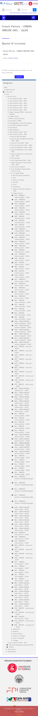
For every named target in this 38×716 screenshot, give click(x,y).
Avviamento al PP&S (15, 121)
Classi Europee (15, 158)
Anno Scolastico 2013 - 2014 (18, 108)
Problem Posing (14, 116)
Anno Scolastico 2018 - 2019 (18, 132)
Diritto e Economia (18, 180)
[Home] (19, 4)
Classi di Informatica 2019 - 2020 (21, 145)
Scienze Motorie (18, 634)
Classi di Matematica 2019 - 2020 (21, 147)
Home (5, 87)
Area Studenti (12, 652)
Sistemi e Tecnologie (19, 636)
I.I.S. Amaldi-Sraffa (17, 173)
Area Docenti (11, 649)
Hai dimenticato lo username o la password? (23, 13)
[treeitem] (19, 369)
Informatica (16, 187)
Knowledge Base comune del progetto (21, 123)
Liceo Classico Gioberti (18, 167)
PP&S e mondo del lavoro (17, 118)
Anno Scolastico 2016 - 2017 (18, 101)
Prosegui (19, 714)
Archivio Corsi (12, 96)
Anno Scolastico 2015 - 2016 (18, 103)
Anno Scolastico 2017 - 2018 (18, 99)
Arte (14, 178)
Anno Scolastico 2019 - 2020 (18, 134)
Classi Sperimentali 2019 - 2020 (20, 160)
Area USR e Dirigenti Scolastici (19, 125)
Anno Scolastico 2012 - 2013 (18, 110)
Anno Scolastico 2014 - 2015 (18, 105)
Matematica (16, 629)
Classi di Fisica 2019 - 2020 (19, 143)
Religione (15, 631)
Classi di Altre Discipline (18, 136)
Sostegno (15, 640)
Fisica (14, 184)
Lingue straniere (18, 193)
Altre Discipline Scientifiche (21, 175)
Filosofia (15, 182)
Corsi (7, 94)
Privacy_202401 (19, 711)
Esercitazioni (13, 127)
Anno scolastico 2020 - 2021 (18, 643)
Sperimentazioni (14, 130)
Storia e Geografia (18, 638)
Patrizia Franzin (13, 58)
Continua (19, 77)
